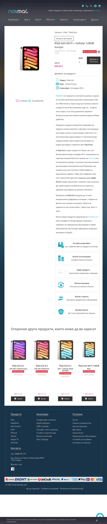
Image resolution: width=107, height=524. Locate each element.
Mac (26, 19)
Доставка (77, 429)
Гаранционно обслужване (84, 436)
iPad (37, 19)
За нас (75, 420)
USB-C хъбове (43, 426)
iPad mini (73, 32)
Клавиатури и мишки (46, 420)
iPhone (49, 19)
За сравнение (35, 100)
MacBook (12, 19)
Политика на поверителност (72, 489)
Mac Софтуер (42, 439)
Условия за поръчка (82, 443)
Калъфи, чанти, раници (47, 429)
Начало (58, 32)
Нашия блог (78, 433)
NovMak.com (93, 217)
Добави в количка (94, 60)
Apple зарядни (43, 423)
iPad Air (91, 158)
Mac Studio (16, 426)
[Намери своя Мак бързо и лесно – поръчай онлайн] (56, 479)
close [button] (96, 520)
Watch (63, 19)
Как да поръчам (80, 426)
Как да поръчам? (33, 489)
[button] (95, 6)
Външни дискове (44, 436)
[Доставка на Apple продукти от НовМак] (10, 479)
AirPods (14, 443)
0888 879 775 (20, 454)
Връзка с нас (16, 464)
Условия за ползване (82, 439)
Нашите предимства (82, 423)
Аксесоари (78, 19)
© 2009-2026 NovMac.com (16, 485)
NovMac (97, 10)
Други (94, 19)
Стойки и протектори (46, 433)
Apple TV (15, 439)
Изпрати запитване (64, 39)
